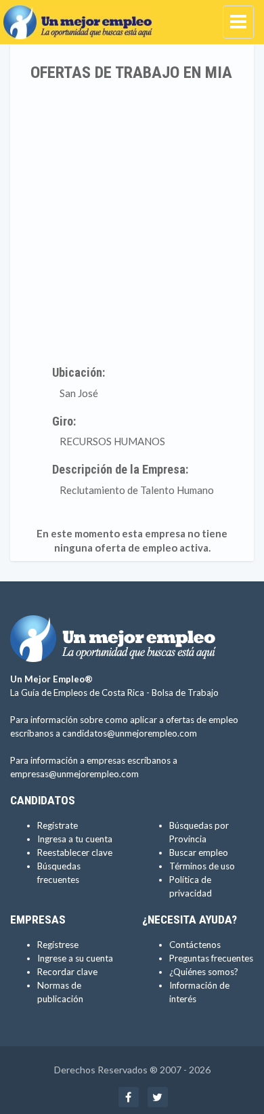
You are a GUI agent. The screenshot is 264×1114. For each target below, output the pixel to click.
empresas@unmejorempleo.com (74, 773)
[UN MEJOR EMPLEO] (81, 17)
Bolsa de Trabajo (185, 692)
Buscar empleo (198, 852)
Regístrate (57, 825)
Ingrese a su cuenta (75, 958)
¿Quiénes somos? (203, 971)
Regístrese (58, 944)
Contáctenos (195, 944)
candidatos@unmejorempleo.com (129, 733)
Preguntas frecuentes (211, 958)
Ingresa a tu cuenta (74, 838)
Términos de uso (202, 866)
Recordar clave (67, 971)
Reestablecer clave (74, 852)
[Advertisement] (132, 220)
